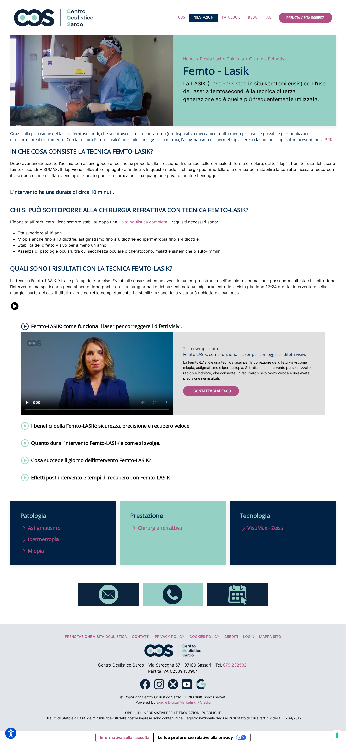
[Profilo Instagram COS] (159, 683)
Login (248, 636)
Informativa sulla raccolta (124, 737)
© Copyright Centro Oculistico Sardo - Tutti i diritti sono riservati (173, 697)
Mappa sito (270, 636)
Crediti (231, 636)
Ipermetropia (43, 539)
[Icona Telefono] (173, 593)
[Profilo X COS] (173, 683)
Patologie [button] (231, 17)
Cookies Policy (204, 636)
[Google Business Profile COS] (201, 683)
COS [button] (181, 17)
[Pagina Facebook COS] (145, 683)
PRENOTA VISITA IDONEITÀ (305, 18)
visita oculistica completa (142, 221)
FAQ (268, 17)
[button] (173, 326)
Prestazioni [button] (203, 17)
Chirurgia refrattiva (160, 527)
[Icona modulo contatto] (108, 593)
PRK (328, 139)
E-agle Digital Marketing (176, 702)
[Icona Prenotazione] (237, 593)
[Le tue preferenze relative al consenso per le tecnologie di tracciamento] (337, 735)
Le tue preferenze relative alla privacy (195, 737)
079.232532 (235, 665)
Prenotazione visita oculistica (96, 636)
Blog (252, 17)
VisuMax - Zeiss (265, 527)
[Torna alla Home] (54, 17)
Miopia (36, 550)
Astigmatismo (44, 527)
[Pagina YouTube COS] (187, 683)
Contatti (141, 636)
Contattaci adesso (212, 391)
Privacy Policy (169, 636)
